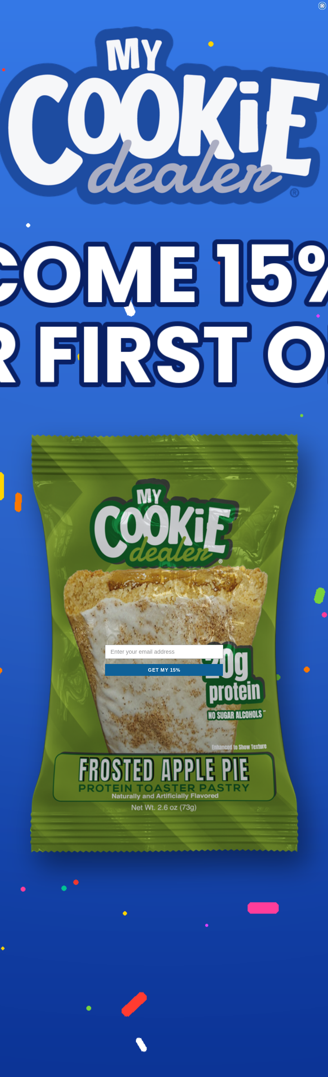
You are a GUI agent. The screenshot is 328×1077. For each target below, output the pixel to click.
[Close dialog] (322, 6)
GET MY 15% (164, 670)
